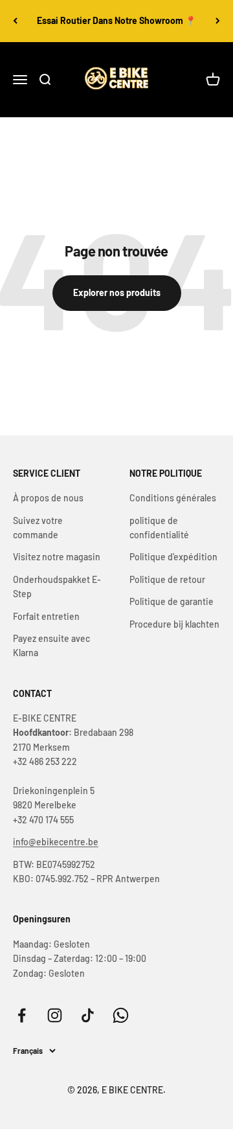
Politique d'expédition (173, 556)
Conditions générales (172, 497)
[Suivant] (218, 21)
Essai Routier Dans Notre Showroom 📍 (116, 20)
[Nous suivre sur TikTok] (87, 1015)
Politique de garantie (171, 601)
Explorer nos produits (117, 292)
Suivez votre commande (38, 527)
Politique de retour (167, 579)
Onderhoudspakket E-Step (57, 586)
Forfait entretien (46, 616)
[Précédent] (15, 21)
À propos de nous (48, 497)
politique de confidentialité (159, 527)
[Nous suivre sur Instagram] (54, 1015)
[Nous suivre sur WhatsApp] (120, 1015)
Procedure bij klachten (174, 624)
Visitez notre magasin (56, 556)
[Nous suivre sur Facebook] (21, 1015)
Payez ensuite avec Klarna (51, 645)
